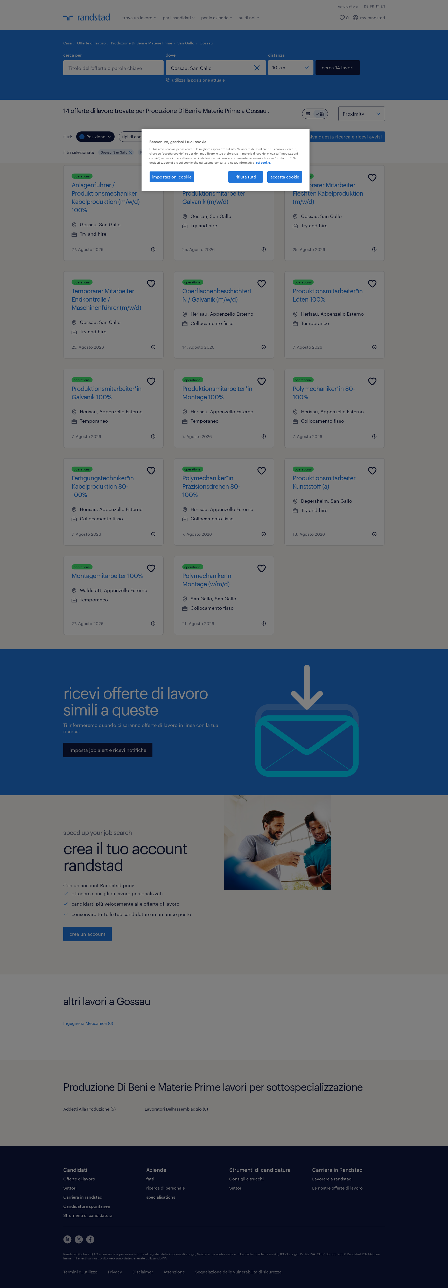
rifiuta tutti (245, 176)
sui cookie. (263, 162)
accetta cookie (284, 176)
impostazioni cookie (172, 176)
